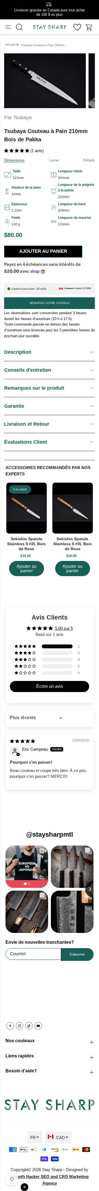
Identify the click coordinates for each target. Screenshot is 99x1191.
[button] (9, 27)
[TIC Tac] (29, 1026)
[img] (22, 741)
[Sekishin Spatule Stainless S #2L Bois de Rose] (26, 508)
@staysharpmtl (49, 834)
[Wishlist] (77, 27)
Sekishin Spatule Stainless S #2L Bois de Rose (26, 544)
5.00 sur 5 (64, 628)
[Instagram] (19, 1026)
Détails (89, 160)
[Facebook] (10, 1026)
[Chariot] (89, 27)
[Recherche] (19, 27)
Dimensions (14, 160)
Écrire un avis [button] (49, 686)
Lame (54, 160)
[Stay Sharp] (49, 27)
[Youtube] (38, 1026)
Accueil (10, 44)
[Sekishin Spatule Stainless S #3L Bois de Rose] (72, 508)
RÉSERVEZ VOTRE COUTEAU (50, 303)
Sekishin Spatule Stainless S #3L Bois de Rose (72, 544)
